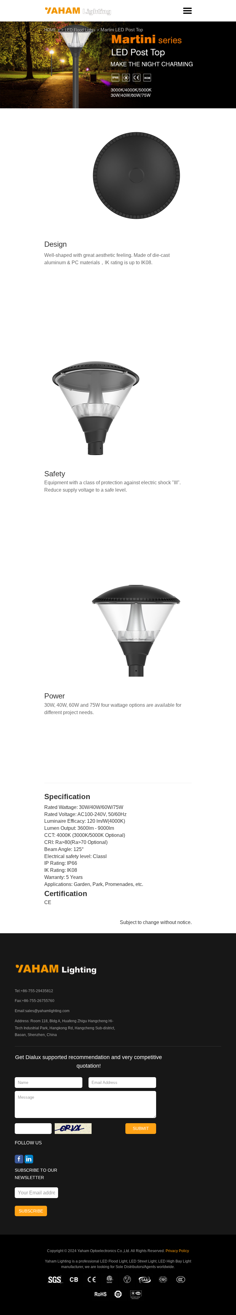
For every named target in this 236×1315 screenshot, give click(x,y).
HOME (50, 30)
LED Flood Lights (80, 30)
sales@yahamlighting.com (47, 1011)
